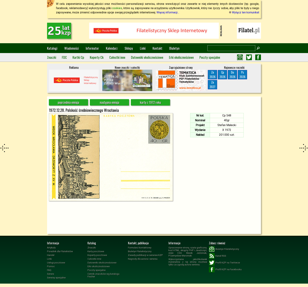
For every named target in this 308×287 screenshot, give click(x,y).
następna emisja (109, 102)
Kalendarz (112, 48)
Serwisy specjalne (56, 277)
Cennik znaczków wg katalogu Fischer (103, 275)
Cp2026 (222, 74)
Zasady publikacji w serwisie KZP (145, 255)
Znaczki (51, 57)
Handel (50, 255)
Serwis (50, 274)
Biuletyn (174, 48)
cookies (117, 8)
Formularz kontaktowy (139, 247)
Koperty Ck (97, 57)
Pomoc (51, 266)
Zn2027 (212, 84)
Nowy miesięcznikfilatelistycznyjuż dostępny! (249, 30)
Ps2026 (242, 74)
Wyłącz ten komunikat (245, 12)
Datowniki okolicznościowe (147, 57)
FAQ (49, 270)
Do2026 (232, 74)
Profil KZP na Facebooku (228, 269)
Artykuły (51, 247)
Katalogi (52, 48)
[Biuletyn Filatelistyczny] (240, 57)
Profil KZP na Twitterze (227, 262)
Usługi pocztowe (56, 262)
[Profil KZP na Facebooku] (258, 57)
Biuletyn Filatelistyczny (140, 251)
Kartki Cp (78, 57)
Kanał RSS (220, 255)
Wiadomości (71, 48)
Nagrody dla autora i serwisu (143, 259)
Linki (143, 48)
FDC (64, 57)
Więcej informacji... (167, 12)
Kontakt (157, 48)
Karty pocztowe (96, 251)
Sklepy (129, 48)
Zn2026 (212, 74)
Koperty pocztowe (97, 255)
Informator (92, 48)
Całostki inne (117, 57)
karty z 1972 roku (150, 102)
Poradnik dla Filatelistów (60, 251)
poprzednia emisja (68, 102)
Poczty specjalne (209, 57)
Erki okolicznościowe (181, 57)
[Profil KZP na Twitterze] (249, 57)
